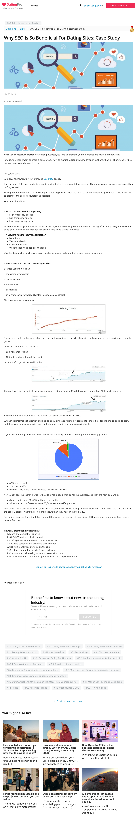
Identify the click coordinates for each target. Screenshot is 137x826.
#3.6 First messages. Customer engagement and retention (36, 676)
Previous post (63, 701)
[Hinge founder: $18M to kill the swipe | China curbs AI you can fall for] (21, 779)
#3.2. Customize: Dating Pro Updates (52, 658)
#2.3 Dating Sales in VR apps (21, 652)
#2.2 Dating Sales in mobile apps (64, 646)
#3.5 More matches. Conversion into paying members (92, 670)
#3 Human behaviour (53, 652)
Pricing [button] (34, 5)
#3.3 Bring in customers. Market (23, 23)
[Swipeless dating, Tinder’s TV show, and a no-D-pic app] (61, 779)
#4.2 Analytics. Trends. (36, 687)
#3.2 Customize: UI (16, 658)
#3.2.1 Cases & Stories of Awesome (25, 664)
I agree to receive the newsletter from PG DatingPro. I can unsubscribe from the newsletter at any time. (66, 626)
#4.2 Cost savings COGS (66, 687)
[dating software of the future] (12, 5)
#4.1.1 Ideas (12, 687)
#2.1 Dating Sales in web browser (24, 646)
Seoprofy (48, 178)
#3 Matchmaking (79, 652)
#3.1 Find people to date (106, 652)
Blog (22, 28)
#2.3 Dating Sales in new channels (104, 646)
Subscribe (89, 617)
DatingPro (11, 28)
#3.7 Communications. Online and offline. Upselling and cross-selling (42, 681)
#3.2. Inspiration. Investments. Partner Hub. (99, 658)
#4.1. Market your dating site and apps (102, 681)
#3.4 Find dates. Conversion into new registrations (32, 670)
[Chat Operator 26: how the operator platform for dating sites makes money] (100, 731)
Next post (78, 701)
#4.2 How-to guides (96, 687)
